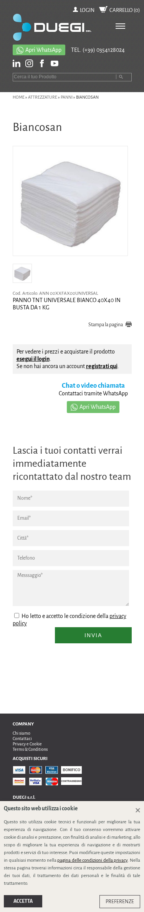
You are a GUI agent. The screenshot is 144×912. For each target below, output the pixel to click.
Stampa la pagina (105, 324)
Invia (93, 635)
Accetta (23, 901)
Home (19, 97)
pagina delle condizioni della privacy (92, 860)
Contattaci (22, 738)
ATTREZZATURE (42, 97)
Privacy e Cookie (27, 744)
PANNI (67, 97)
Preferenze (120, 901)
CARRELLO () (124, 10)
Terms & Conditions (30, 749)
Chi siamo (21, 733)
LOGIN (87, 10)
